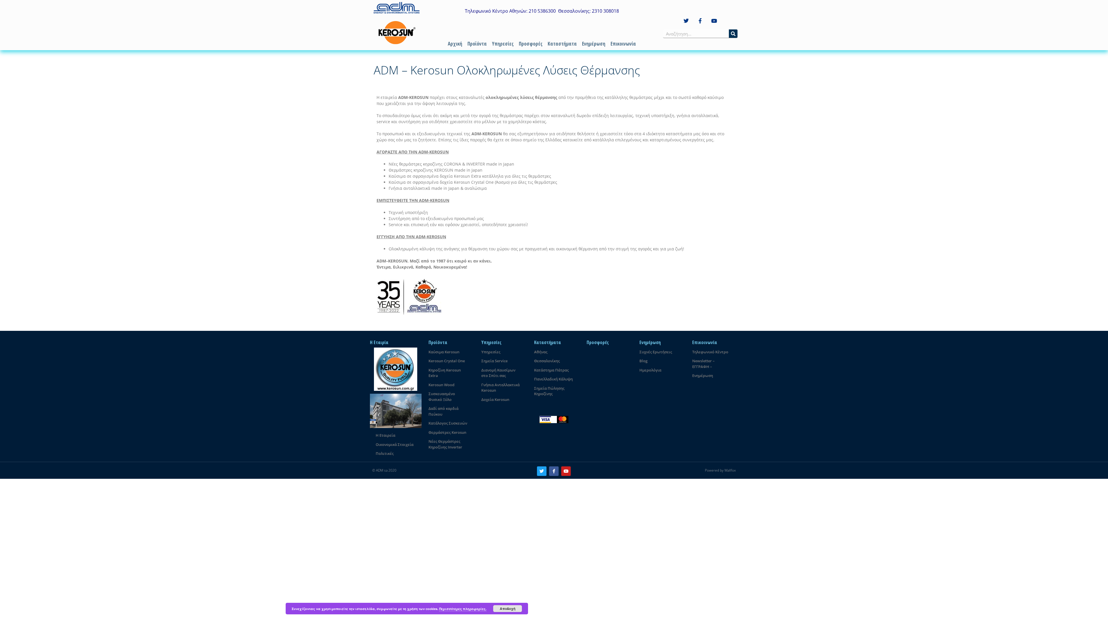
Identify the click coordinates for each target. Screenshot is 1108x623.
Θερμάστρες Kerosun (447, 432)
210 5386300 (542, 11)
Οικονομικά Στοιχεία (394, 444)
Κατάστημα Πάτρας (551, 370)
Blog (643, 360)
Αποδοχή (507, 608)
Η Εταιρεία (385, 435)
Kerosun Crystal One (446, 360)
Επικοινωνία (623, 43)
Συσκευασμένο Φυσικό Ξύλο (441, 396)
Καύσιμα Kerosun (443, 351)
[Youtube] (714, 21)
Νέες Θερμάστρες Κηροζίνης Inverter (445, 444)
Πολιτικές (385, 453)
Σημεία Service (494, 360)
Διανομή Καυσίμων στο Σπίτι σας (498, 372)
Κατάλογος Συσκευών (447, 423)
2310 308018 (605, 11)
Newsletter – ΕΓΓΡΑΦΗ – (703, 363)
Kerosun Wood (441, 384)
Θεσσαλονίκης (547, 360)
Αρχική (455, 43)
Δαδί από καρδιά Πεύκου (443, 411)
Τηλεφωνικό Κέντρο (710, 351)
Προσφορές (530, 43)
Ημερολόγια (650, 370)
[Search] (733, 33)
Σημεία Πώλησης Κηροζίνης (549, 391)
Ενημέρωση (593, 43)
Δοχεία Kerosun (495, 399)
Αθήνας (540, 351)
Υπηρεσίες (503, 43)
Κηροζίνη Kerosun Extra (444, 372)
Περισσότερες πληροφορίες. (462, 609)
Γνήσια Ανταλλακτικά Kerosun (500, 387)
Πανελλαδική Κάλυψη (553, 379)
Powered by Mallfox (720, 470)
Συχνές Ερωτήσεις (655, 351)
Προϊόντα (477, 43)
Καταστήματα (562, 43)
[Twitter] (686, 21)
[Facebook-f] (700, 21)
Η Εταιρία (379, 342)
